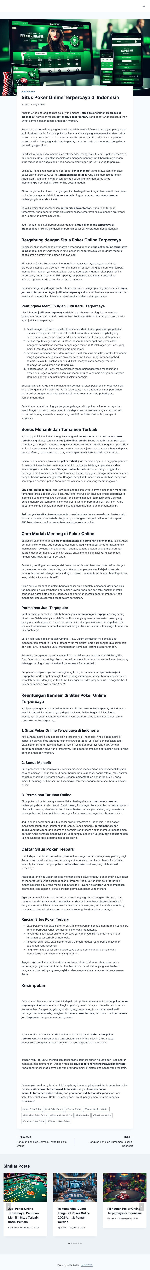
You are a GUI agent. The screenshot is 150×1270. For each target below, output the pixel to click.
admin (27, 104)
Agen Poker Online (32, 1109)
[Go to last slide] (8, 1207)
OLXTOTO (87, 1265)
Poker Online (28, 92)
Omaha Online (73, 1109)
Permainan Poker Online (35, 1115)
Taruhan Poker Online (33, 1121)
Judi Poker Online (54, 1109)
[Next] (141, 1207)
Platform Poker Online (61, 1115)
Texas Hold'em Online (59, 1121)
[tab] (69, 1243)
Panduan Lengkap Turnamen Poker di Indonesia (111, 1141)
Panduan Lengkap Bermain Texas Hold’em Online (42, 1141)
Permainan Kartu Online (96, 1109)
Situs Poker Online (102, 1115)
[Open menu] (143, 6)
